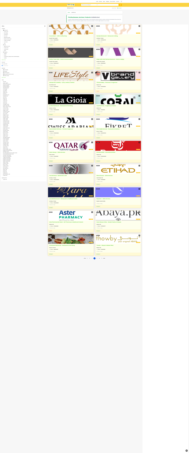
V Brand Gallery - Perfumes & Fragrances (107, 82)
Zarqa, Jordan (5, 119)
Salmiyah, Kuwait (6, 130)
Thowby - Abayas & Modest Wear (105, 245)
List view (114, 8)
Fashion (5, 53)
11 (101, 258)
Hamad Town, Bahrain (7, 84)
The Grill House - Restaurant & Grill (58, 175)
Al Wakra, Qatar (5, 144)
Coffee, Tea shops (7, 40)
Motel (5, 50)
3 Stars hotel (6, 47)
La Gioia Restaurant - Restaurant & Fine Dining (61, 105)
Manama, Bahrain (6, 85)
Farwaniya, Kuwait (6, 123)
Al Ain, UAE (5, 170)
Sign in (121, 1)
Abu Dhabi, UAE (5, 168)
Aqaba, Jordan (5, 110)
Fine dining (6, 33)
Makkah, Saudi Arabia (6, 159)
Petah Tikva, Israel (6, 105)
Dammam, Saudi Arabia (7, 156)
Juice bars (6, 41)
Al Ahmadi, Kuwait (6, 120)
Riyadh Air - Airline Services (103, 198)
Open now (5, 179)
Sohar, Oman (5, 136)
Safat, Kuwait (5, 129)
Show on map (52, 41)
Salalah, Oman (5, 135)
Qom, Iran (5, 97)
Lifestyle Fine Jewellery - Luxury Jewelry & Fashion (61, 82)
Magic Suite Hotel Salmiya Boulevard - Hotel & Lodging (110, 59)
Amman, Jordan (6, 109)
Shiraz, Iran (5, 98)
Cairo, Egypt (5, 88)
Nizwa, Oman (5, 133)
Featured (90, 33)
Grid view (119, 8)
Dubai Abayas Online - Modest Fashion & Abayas (109, 222)
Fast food (5, 36)
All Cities (4, 81)
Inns (4, 43)
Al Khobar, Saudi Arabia (7, 155)
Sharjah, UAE (5, 175)
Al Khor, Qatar (5, 140)
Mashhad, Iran (5, 96)
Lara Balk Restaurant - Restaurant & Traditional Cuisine (63, 198)
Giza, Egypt (5, 90)
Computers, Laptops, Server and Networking (11, 56)
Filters (3, 26)
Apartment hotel (7, 46)
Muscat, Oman (5, 132)
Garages (5, 71)
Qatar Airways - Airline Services (57, 152)
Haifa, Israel (5, 103)
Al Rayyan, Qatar (6, 142)
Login (104, 1)
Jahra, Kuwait (5, 126)
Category (107, 1)
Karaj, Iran (4, 93)
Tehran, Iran (5, 100)
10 (99, 258)
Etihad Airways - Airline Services (105, 175)
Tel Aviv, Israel (5, 107)
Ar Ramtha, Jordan (6, 111)
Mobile (5, 55)
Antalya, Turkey (5, 163)
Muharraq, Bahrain (6, 86)
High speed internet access (9, 74)
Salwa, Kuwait (5, 131)
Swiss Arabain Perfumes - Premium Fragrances (61, 129)
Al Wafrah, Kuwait (6, 122)
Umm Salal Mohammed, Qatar (8, 154)
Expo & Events (112, 1)
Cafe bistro (6, 34)
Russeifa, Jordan (6, 117)
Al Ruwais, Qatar (6, 143)
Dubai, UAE (5, 171)
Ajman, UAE (5, 169)
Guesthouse (6, 49)
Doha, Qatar (5, 146)
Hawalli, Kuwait (5, 124)
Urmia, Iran (5, 101)
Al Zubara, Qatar (6, 145)
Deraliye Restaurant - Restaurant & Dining (107, 36)
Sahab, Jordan (5, 118)
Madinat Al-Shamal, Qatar (7, 150)
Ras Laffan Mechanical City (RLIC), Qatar (10, 152)
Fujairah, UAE (5, 172)
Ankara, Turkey (5, 162)
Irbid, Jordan (5, 113)
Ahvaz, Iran (5, 91)
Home (97, 1)
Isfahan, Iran (5, 92)
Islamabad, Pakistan (6, 137)
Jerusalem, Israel (6, 104)
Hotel (5, 44)
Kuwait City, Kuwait (6, 127)
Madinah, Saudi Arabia (7, 158)
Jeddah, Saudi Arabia (6, 157)
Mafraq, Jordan (5, 116)
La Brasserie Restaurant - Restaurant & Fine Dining (62, 245)
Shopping (5, 52)
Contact (117, 1)
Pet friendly (6, 69)
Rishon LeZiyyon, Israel (7, 106)
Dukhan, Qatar (5, 148)
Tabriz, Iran (5, 99)
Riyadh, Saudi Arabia (6, 161)
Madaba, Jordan (6, 114)
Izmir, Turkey (5, 167)
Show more (4, 59)
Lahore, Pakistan (6, 139)
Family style (6, 31)
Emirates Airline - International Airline (106, 152)
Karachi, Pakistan (6, 138)
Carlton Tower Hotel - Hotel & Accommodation (61, 59)
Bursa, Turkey (5, 164)
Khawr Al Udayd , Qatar (7, 149)
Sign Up (100, 1)
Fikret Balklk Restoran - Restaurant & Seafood (108, 129)
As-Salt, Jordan (5, 112)
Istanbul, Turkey (6, 165)
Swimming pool (6, 72)
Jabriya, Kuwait (5, 125)
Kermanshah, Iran (6, 94)
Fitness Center (6, 75)
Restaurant (6, 30)
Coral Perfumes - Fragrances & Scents (106, 105)
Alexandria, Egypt (6, 87)
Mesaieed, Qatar (6, 151)
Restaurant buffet (7, 37)
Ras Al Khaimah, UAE (6, 174)
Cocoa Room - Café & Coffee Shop (58, 36)
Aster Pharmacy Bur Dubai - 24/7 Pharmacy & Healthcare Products (66, 222)
